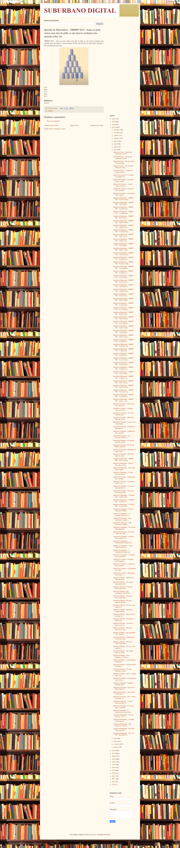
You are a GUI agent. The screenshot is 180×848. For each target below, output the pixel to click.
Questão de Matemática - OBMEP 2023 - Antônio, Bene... (123, 290)
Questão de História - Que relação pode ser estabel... (123, 652)
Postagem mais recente (51, 125)
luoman (93, 834)
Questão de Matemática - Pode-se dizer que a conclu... (123, 464)
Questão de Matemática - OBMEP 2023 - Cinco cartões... (123, 372)
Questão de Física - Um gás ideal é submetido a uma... (123, 167)
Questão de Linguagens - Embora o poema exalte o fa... (123, 537)
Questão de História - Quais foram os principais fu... (124, 615)
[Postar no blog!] (67, 108)
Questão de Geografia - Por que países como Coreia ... (124, 679)
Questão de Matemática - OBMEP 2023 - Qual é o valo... (123, 400)
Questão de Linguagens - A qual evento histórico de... (122, 546)
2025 (113, 122)
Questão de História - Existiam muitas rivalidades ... (124, 665)
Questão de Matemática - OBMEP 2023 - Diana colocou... (123, 318)
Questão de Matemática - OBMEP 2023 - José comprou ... (123, 322)
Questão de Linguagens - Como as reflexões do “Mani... (123, 510)
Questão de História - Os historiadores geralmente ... (124, 661)
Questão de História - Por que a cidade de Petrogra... (122, 601)
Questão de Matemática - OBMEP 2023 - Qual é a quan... (123, 336)
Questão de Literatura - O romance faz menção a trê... (123, 176)
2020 (113, 756)
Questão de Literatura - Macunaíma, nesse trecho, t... (124, 574)
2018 (113, 762)
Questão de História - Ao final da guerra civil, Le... (123, 624)
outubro (116, 135)
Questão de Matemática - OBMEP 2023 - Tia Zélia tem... (123, 208)
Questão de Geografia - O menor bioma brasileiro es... (123, 702)
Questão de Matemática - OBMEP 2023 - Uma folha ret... (123, 285)
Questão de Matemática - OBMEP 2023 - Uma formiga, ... (123, 331)
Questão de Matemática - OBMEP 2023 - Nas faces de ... (123, 354)
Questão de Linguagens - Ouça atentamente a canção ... (122, 519)
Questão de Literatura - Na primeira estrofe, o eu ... (124, 482)
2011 (113, 782)
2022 (113, 750)
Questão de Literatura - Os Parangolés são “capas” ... (124, 569)
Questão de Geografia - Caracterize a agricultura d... (124, 427)
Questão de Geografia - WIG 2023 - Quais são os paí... (124, 418)
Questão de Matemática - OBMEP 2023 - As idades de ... (123, 340)
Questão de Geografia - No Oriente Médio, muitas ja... (123, 446)
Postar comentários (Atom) (57, 129)
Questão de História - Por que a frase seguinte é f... (124, 606)
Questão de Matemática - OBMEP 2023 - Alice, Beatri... (123, 203)
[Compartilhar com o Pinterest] (73, 108)
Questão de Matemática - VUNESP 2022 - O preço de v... (123, 501)
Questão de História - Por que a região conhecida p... (122, 642)
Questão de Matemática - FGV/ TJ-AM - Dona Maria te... (123, 734)
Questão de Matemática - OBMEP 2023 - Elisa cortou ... (123, 217)
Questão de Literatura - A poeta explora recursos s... (122, 185)
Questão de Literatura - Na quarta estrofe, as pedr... (123, 180)
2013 (113, 776)
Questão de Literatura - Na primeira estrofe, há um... (124, 194)
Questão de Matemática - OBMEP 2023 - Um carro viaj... (123, 391)
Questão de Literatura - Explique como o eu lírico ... (123, 409)
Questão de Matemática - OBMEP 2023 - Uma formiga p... (123, 253)
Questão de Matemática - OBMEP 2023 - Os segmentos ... (123, 304)
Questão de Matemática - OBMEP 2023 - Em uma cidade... (123, 263)
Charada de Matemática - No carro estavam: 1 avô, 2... (123, 716)
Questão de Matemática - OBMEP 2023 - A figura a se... (123, 377)
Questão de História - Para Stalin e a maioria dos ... (124, 619)
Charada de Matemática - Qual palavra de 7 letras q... (122, 725)
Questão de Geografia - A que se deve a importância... (124, 423)
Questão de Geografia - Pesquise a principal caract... (123, 684)
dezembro (117, 130)
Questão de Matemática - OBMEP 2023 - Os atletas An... (123, 368)
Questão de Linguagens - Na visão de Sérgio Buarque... (124, 528)
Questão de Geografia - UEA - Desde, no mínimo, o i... (124, 697)
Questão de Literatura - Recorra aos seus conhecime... (123, 404)
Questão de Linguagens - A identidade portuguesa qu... (122, 551)
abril (115, 738)
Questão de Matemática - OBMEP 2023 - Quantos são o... (123, 226)
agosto (116, 141)
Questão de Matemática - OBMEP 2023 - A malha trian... (123, 212)
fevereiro (117, 744)
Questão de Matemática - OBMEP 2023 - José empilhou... (123, 267)
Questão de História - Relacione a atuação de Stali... (123, 610)
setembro (117, 138)
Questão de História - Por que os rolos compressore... (123, 597)
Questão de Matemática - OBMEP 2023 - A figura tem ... (123, 350)
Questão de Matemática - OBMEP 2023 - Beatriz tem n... (123, 313)
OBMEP (50, 111)
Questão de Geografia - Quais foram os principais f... (124, 693)
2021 (113, 753)
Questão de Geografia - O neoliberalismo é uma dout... (122, 711)
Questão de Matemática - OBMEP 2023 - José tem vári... (123, 295)
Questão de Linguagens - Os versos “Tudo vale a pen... (123, 533)
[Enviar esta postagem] (61, 108)
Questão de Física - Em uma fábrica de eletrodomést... (124, 162)
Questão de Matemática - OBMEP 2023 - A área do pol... (123, 359)
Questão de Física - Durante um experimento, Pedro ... (122, 157)
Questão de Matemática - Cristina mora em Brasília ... (123, 473)
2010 (113, 784)
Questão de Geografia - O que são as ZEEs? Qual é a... (124, 688)
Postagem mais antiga (96, 125)
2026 (113, 119)
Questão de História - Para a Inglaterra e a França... (121, 656)
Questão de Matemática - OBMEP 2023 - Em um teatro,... (123, 363)
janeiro (116, 747)
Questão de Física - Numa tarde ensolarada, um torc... (122, 153)
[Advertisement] (123, 51)
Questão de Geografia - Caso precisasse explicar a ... (121, 436)
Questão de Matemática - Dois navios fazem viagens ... (124, 468)
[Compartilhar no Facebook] (71, 108)
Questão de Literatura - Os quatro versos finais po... (123, 189)
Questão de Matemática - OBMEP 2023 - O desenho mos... (123, 231)
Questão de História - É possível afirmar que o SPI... (122, 588)
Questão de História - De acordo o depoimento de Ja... (123, 583)
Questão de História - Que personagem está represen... (122, 592)
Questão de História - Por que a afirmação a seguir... (122, 670)
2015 (113, 770)
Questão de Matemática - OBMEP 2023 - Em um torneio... (123, 199)
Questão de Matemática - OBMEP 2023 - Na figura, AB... (123, 345)
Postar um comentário (53, 121)
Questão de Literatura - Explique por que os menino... (124, 478)
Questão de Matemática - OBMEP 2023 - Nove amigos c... (123, 276)
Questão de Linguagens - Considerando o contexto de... (123, 542)
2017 (113, 765)
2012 (113, 779)
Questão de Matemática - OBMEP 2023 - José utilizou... (123, 244)
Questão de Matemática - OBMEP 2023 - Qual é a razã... (123, 235)
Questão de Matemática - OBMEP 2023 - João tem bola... (123, 386)
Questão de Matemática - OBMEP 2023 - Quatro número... (123, 221)
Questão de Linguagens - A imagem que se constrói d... (124, 555)
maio (115, 150)
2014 (113, 773)
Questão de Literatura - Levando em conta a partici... (124, 565)
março (116, 741)
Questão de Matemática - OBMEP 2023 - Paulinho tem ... (123, 258)
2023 (113, 127)
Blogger (107, 834)
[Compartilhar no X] (69, 108)
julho (115, 144)
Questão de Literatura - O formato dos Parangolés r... (123, 560)
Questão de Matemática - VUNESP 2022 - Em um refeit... (123, 505)
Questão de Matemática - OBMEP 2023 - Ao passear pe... (123, 395)
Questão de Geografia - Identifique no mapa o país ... (124, 450)
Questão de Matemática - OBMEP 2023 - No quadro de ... (123, 272)
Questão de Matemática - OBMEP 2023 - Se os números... (123, 308)
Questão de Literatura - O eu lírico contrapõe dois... (123, 414)
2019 (113, 759)
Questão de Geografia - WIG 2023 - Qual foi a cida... (124, 455)
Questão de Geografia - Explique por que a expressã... (124, 432)
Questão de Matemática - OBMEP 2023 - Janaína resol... (123, 240)
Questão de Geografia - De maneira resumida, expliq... (123, 441)
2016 (113, 768)
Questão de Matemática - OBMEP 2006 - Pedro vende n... (123, 459)
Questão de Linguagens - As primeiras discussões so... (121, 514)
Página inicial (74, 125)
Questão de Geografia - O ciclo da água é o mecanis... (123, 706)
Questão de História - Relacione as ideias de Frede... (123, 578)
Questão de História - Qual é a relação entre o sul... (124, 674)
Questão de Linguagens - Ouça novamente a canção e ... (122, 523)
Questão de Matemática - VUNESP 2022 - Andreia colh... (123, 496)
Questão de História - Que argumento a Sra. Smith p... (124, 633)
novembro (117, 133)
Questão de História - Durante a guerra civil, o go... (122, 629)
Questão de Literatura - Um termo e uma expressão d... (124, 487)
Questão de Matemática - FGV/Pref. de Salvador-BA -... (124, 729)
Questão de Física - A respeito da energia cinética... (123, 171)
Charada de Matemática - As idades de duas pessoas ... (123, 720)
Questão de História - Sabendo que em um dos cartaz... (123, 638)
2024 (113, 124)
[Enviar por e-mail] (65, 108)
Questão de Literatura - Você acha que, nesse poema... (123, 491)
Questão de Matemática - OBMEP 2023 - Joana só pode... (123, 327)
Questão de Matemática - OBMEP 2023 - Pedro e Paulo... (123, 299)
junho (116, 147)
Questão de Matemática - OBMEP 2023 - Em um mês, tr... (123, 281)
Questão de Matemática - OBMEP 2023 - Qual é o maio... (123, 249)
